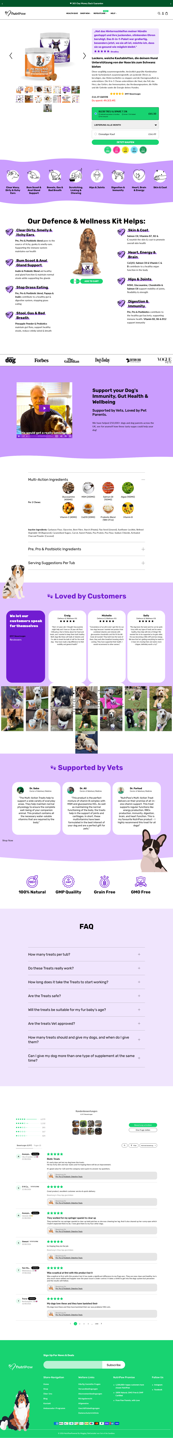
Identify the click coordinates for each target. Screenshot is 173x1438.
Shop (45, 1389)
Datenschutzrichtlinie (88, 1413)
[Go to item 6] (83, 1131)
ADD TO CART (91, 281)
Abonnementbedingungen (90, 1393)
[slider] (40, 436)
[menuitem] (72, 13)
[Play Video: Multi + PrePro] (44, 408)
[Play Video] (19, 436)
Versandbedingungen (88, 1389)
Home (46, 1384)
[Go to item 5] (75, 1131)
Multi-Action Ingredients (48, 479)
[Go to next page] (102, 1323)
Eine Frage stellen (143, 1130)
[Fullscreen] (70, 436)
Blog (45, 1398)
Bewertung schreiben (143, 1125)
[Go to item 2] (83, 1123)
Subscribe (114, 1365)
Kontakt (47, 1403)
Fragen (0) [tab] (37, 1145)
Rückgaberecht (85, 1398)
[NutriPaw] (15, 13)
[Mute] (61, 436)
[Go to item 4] (98, 1123)
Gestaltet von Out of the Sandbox (102, 1433)
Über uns (47, 1393)
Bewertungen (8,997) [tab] (24, 1145)
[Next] (84, 56)
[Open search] (125, 1145)
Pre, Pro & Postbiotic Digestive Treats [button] (69, 1177)
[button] (117, 93)
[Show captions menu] (56, 436)
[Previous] (11, 56)
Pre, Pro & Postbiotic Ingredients (54, 549)
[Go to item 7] (90, 1131)
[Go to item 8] (98, 1131)
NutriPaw (67, 1433)
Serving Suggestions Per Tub (51, 563)
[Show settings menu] (65, 436)
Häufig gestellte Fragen (89, 1384)
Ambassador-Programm (54, 1408)
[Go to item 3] (90, 1123)
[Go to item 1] (75, 1123)
